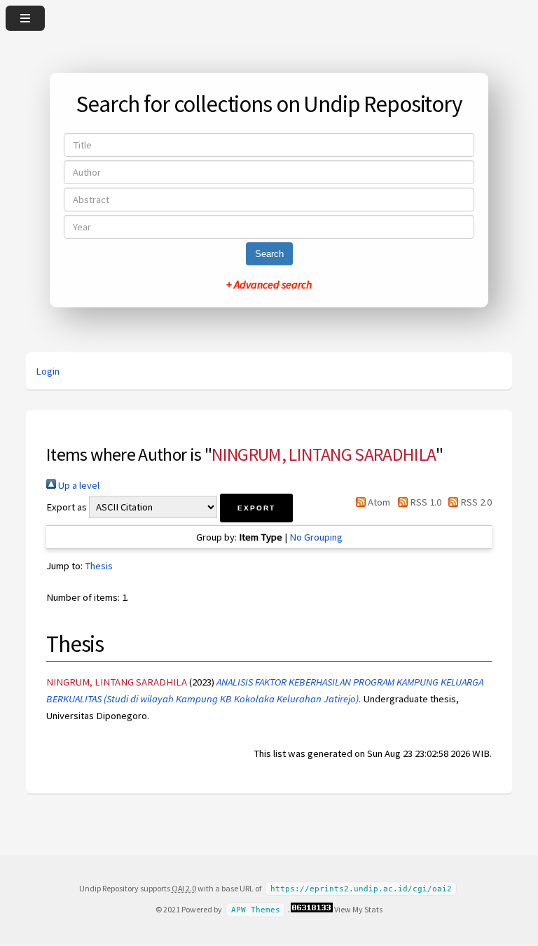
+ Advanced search (269, 284)
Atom (378, 502)
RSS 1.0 (424, 502)
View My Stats (358, 909)
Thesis (99, 565)
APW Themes (255, 909)
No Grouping (316, 537)
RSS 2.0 (475, 502)
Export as (66, 507)
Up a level (77, 485)
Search (269, 254)
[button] (256, 508)
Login (48, 371)
